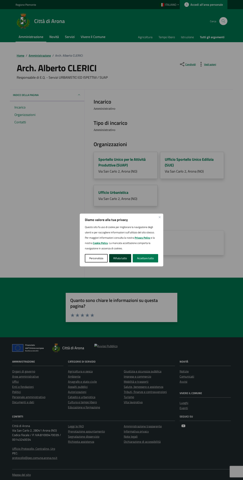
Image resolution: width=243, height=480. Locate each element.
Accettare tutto (145, 258)
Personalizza (96, 258)
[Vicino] (160, 217)
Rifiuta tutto (120, 258)
